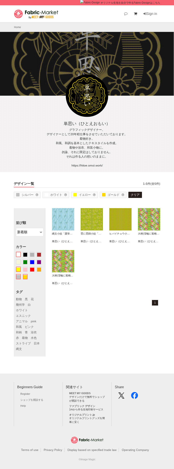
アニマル (22, 321)
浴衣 (34, 332)
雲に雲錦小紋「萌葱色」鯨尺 (92, 233)
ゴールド (113, 194)
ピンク (29, 326)
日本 (37, 343)
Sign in (151, 14)
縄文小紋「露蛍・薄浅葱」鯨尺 (63, 233)
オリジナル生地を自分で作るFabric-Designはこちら (130, 2)
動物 (19, 299)
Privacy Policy (53, 450)
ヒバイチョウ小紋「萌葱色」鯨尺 (120, 233)
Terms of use (29, 450)
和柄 (19, 332)
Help (23, 405)
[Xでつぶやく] (121, 396)
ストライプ (23, 343)
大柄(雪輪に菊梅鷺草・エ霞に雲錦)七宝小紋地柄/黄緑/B (149, 233)
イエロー (85, 194)
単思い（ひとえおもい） (63, 241)
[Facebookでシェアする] (134, 396)
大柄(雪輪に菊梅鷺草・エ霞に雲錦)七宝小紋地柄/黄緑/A (63, 275)
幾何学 (20, 304)
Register (25, 393)
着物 (25, 338)
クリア (135, 194)
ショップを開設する (31, 399)
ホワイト (56, 194)
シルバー (28, 194)
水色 (34, 338)
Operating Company (135, 450)
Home (17, 27)
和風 (19, 326)
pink (33, 321)
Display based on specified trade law (91, 450)
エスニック (23, 315)
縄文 (19, 349)
